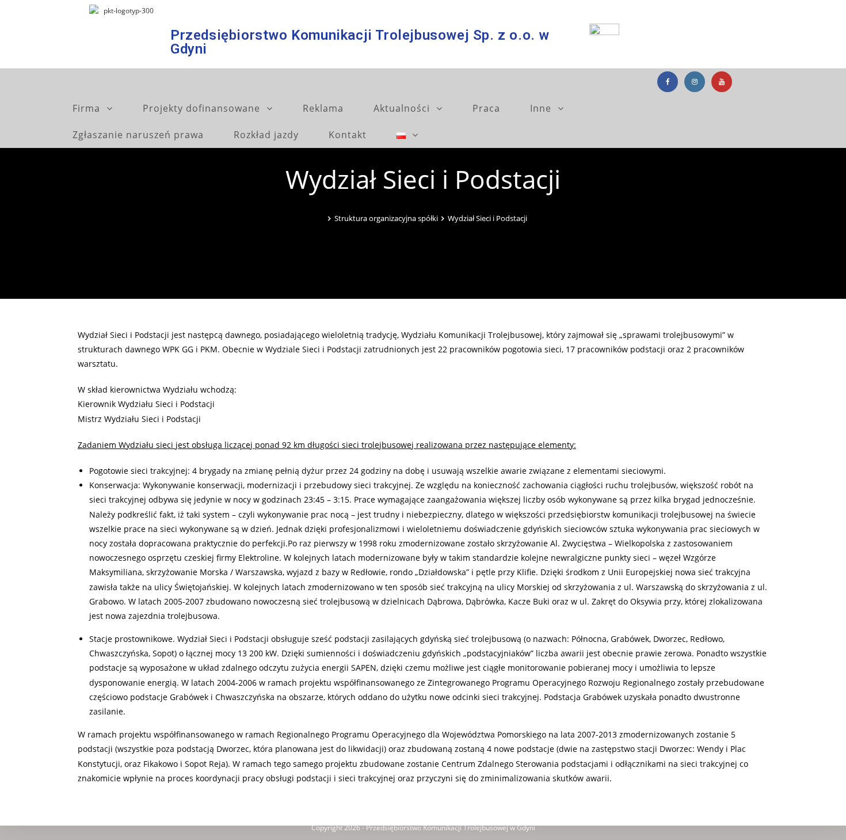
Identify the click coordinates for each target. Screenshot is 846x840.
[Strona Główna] (322, 218)
